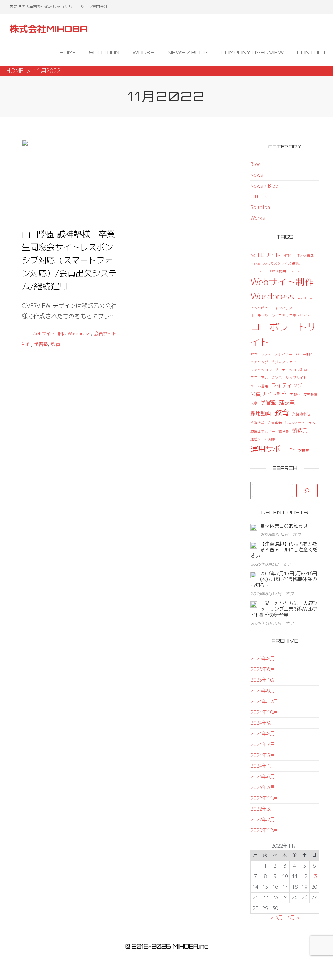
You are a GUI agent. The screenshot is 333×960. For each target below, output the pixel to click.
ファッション (261, 370)
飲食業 (303, 450)
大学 (254, 403)
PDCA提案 (278, 271)
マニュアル (259, 377)
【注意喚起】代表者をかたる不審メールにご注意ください (283, 549)
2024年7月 (262, 744)
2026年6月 (262, 669)
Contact (311, 52)
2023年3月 (262, 787)
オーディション (262, 315)
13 (314, 876)
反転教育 (310, 394)
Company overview (252, 52)
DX (252, 255)
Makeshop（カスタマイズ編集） (276, 263)
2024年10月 (264, 712)
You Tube (304, 298)
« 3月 (276, 917)
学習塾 (41, 344)
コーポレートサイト (283, 334)
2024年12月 (264, 701)
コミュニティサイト (294, 315)
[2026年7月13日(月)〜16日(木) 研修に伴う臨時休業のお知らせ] (253, 574)
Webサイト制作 (48, 333)
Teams (294, 271)
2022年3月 (262, 808)
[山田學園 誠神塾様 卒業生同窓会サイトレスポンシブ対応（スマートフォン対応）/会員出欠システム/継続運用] (70, 178)
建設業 (287, 402)
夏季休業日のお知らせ (284, 525)
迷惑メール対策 (262, 439)
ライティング (286, 385)
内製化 (295, 394)
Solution (104, 52)
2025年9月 (262, 690)
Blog (255, 164)
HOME (15, 71)
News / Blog (188, 52)
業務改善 (257, 423)
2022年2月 (262, 819)
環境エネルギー (262, 431)
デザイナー (284, 354)
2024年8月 (262, 733)
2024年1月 (262, 765)
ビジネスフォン (283, 362)
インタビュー (261, 308)
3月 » (293, 917)
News (256, 175)
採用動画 (260, 413)
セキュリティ (261, 354)
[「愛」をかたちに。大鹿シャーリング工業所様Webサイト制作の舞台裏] (253, 604)
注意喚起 (275, 423)
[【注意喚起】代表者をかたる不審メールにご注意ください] (253, 544)
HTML (288, 255)
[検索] (307, 490)
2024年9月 (262, 722)
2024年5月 (262, 755)
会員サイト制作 (268, 393)
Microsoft (258, 271)
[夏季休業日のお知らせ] (253, 526)
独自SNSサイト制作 (300, 423)
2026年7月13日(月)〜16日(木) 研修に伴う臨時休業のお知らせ (283, 579)
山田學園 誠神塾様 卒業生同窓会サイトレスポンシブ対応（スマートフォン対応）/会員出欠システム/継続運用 (69, 260)
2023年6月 (262, 776)
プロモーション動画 (291, 370)
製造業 (300, 430)
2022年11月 (264, 798)
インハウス (284, 308)
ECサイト (269, 254)
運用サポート (272, 448)
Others (258, 196)
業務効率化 (301, 414)
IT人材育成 (305, 255)
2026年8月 (262, 658)
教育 (55, 344)
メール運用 (259, 386)
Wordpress (79, 333)
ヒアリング (259, 362)
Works (143, 52)
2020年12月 (264, 830)
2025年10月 (264, 679)
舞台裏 (283, 431)
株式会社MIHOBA (48, 29)
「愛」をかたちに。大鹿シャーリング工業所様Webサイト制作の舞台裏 (284, 609)
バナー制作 (304, 354)
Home (68, 52)
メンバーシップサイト (289, 377)
